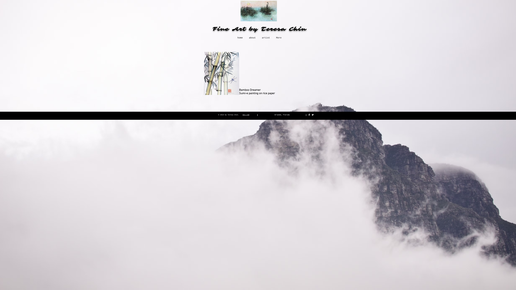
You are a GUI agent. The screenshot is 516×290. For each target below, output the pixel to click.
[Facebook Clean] (309, 115)
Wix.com (246, 115)
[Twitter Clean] (313, 115)
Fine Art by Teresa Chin (259, 29)
